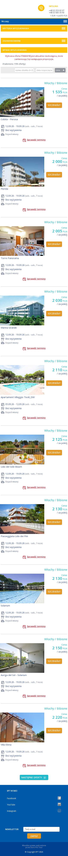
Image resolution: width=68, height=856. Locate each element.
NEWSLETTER (12, 829)
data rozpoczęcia (44, 70)
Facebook (11, 798)
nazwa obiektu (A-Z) (24, 70)
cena (58, 70)
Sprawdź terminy (36, 139)
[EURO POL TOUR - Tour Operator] (9, 9)
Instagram (11, 811)
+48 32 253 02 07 (56, 10)
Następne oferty (31, 777)
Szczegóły (54, 105)
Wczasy (5, 21)
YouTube (11, 804)
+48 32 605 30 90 (56, 12)
